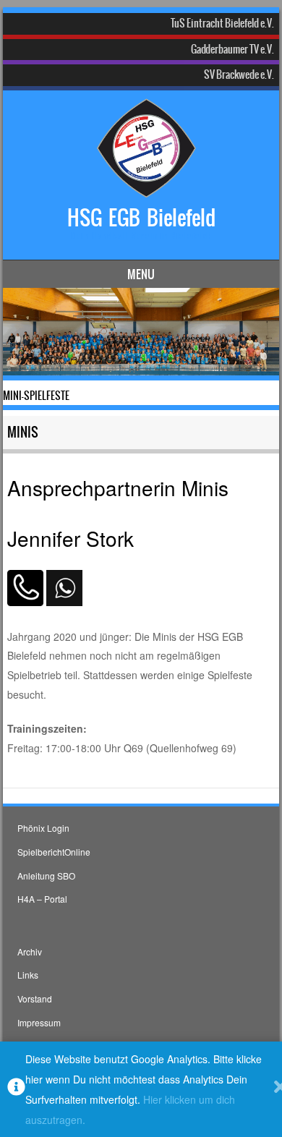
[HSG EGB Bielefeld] (138, 187)
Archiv (29, 951)
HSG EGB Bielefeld (141, 218)
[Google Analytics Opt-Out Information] (16, 1090)
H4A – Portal (42, 899)
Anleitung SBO (46, 875)
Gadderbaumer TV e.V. (232, 49)
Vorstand (34, 998)
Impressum (39, 1022)
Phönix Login (43, 828)
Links (27, 974)
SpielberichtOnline (53, 852)
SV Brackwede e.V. (239, 74)
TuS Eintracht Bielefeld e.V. (222, 23)
